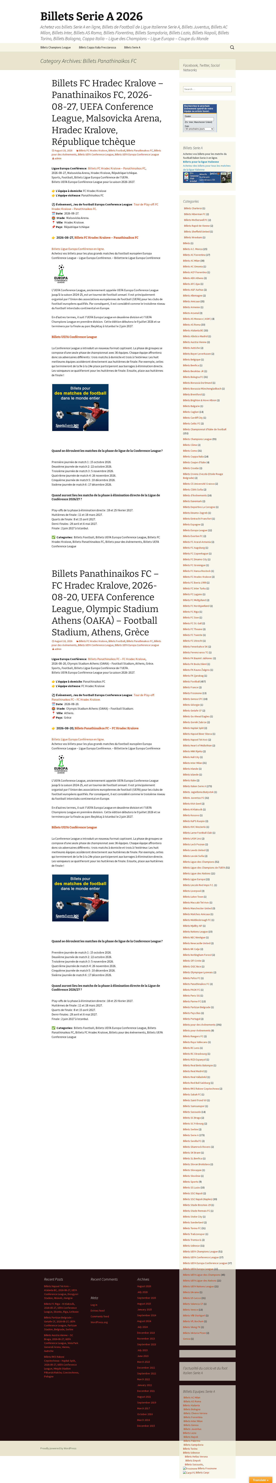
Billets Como (190, 450)
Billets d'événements (195, 495)
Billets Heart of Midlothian (197, 745)
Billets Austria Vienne (195, 342)
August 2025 (144, 1303)
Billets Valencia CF (193, 1304)
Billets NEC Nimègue (194, 937)
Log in (94, 1304)
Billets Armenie (191, 307)
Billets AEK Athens (193, 278)
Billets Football (117, 150)
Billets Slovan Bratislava (196, 1164)
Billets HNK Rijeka (192, 751)
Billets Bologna (191, 1409)
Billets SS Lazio (191, 1187)
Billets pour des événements (199, 1024)
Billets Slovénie (191, 1176)
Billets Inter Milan (192, 763)
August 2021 (144, 1396)
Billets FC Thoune (192, 629)
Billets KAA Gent (192, 803)
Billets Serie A (132, 47)
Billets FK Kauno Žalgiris (196, 670)
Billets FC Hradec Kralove (93, 150)
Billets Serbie (190, 1129)
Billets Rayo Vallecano (195, 1042)
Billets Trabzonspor (194, 1234)
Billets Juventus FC (193, 797)
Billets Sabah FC (192, 1094)
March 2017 (143, 1408)
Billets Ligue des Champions (198, 861)
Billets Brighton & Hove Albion (199, 400)
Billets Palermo (191, 1440)
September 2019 (146, 1402)
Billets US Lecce (192, 1298)
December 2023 (146, 1332)
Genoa (186, 1338)
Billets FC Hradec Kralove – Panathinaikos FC (117, 168)
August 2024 (144, 1321)
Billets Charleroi (192, 208)
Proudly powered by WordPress (58, 1448)
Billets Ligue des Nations (196, 873)
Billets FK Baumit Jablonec (198, 658)
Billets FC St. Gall (192, 623)
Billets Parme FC (192, 1001)
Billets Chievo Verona (195, 1413)
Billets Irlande (190, 768)
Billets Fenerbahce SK (195, 646)
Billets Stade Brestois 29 (197, 1205)
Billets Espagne (191, 524)
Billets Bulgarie (191, 406)
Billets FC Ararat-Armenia (197, 542)
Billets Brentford (192, 394)
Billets (186, 243)
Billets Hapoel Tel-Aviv (195, 739)
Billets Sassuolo (192, 1112)
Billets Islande (191, 774)
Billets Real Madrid (193, 1071)
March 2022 (143, 1379)
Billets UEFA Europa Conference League (137, 154)
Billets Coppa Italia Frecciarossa (97, 47)
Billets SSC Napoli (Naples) (197, 1199)
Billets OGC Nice (192, 966)
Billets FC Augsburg (194, 547)
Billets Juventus (192, 1429)
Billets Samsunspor (194, 1106)
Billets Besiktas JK (193, 371)
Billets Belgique (192, 359)
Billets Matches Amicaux (196, 914)
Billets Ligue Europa (194, 879)
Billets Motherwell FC (195, 220)
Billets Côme (190, 445)
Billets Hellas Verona (196, 1456)
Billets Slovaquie (192, 1170)
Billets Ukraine (191, 1292)
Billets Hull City (191, 757)
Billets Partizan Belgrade (196, 1007)
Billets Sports (190, 1181)
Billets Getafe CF (192, 710)
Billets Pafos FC (191, 978)
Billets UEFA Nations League (198, 1286)
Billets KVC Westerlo (194, 827)
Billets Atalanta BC (193, 330)
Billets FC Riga (191, 611)
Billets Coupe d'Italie (194, 462)
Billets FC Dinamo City (195, 559)
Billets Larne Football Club (197, 832)
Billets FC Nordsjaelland (196, 606)
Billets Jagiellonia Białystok (198, 792)
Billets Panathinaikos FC (140, 150)
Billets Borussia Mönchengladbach (202, 388)
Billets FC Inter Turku (194, 588)
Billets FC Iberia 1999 (194, 582)
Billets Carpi (202, 1472)
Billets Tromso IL (192, 1240)
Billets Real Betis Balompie (198, 1065)
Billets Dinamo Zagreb (195, 512)
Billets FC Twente (192, 635)
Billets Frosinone (192, 693)
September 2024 (146, 1315)
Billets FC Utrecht (192, 640)
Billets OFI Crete (192, 960)
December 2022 (146, 1367)
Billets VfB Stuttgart (194, 1315)
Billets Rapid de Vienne (196, 225)
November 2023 (146, 1338)
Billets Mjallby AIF (192, 925)
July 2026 (142, 1292)
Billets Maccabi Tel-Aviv (196, 902)
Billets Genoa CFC (193, 699)
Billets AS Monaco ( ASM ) (197, 318)
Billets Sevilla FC (192, 1141)
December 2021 (146, 1391)
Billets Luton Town (193, 896)
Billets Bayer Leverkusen (197, 353)
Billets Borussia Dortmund (197, 382)
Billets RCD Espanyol (194, 1059)
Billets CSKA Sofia (193, 489)
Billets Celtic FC (191, 423)
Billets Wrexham (192, 237)
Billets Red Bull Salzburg (196, 1082)
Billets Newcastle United (196, 943)
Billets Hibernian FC (194, 214)
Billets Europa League (195, 530)
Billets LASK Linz (192, 838)
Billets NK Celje (191, 949)
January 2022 (144, 1385)
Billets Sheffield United (196, 231)
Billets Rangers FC (193, 1036)
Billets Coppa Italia (193, 456)
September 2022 (146, 1373)
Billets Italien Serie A (194, 786)
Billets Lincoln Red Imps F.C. (198, 885)
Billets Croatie (191, 468)
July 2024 (142, 1327)
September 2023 (146, 1344)
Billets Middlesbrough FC (197, 920)
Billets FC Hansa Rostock (197, 571)
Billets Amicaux (191, 301)
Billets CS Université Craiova (199, 483)
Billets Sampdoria (193, 1444)
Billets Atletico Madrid (195, 336)
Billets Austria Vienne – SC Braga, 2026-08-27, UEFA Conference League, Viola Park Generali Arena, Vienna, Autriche (61, 1343)
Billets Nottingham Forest (197, 955)
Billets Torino (190, 1448)
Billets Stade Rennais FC (196, 1210)
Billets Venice (190, 1309)
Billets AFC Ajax (191, 284)
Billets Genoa (190, 1425)
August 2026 (144, 1286)
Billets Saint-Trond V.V (195, 1100)
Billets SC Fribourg (193, 1123)
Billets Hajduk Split (193, 728)
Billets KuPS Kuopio (194, 821)
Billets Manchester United (197, 908)
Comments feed (100, 1316)
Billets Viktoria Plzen (194, 1333)
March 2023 (143, 1361)
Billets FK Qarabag (193, 675)
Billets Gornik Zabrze (195, 722)
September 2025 (146, 1298)
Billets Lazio (189, 1433)
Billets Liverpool (192, 891)
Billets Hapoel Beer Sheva (197, 733)
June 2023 (143, 1356)
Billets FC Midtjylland (194, 600)
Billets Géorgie (191, 704)
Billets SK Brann (192, 1152)
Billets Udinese (191, 1245)
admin (58, 158)
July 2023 (142, 1350)
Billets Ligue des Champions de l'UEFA (204, 867)
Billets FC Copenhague (195, 553)
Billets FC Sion (191, 617)
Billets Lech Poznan (194, 844)
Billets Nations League (195, 931)
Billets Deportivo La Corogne (199, 507)
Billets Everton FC (193, 536)
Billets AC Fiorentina (194, 254)
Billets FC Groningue (194, 565)
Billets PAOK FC (191, 989)
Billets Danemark (192, 501)
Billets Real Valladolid (195, 1077)
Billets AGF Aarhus (193, 289)
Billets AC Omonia (193, 266)
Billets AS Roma (192, 324)
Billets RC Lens (191, 1048)
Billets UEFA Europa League (198, 1269)
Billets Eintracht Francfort (197, 518)
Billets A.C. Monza (193, 249)
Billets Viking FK (192, 1327)
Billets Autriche (191, 348)
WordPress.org (99, 1322)
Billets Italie (189, 780)
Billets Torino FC (192, 1228)
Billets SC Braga (192, 1117)
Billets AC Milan (191, 260)
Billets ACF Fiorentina (195, 272)
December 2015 (146, 1425)
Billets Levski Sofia (193, 856)
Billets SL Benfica (192, 1158)
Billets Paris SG (191, 995)
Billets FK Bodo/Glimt (195, 664)
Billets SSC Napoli (193, 1193)
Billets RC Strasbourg (195, 1053)
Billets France (190, 687)
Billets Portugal (191, 1019)
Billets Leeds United (194, 850)
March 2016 (143, 1420)
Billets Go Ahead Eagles (196, 716)
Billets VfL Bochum (193, 1321)
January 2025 (144, 1309)
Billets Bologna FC (193, 377)
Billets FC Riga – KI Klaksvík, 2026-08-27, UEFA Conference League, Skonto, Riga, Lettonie (61, 1307)
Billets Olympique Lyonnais (198, 972)
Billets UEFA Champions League (200, 1251)
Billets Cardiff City (193, 417)
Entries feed (98, 1310)
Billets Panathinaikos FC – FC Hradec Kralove (117, 659)
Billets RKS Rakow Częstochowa (201, 1088)
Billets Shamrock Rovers (196, 1146)
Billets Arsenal (191, 313)
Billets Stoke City (192, 1216)
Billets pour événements (197, 1030)
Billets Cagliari (191, 412)
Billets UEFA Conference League (96, 154)
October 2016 (145, 1414)
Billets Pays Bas (192, 1013)
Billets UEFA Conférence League (74, 337)
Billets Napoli (190, 1437)
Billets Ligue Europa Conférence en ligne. (78, 249)
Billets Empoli (193, 1460)
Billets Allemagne (192, 295)
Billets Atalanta (191, 1405)
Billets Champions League (55, 47)
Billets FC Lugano (192, 594)
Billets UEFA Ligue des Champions (201, 1274)
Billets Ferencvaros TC (195, 652)
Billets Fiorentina (192, 1417)
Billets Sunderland (193, 1222)
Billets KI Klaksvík (192, 809)
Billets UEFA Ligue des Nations (199, 1280)
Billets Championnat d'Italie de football (204, 429)
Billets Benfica (191, 365)
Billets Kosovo (191, 815)
